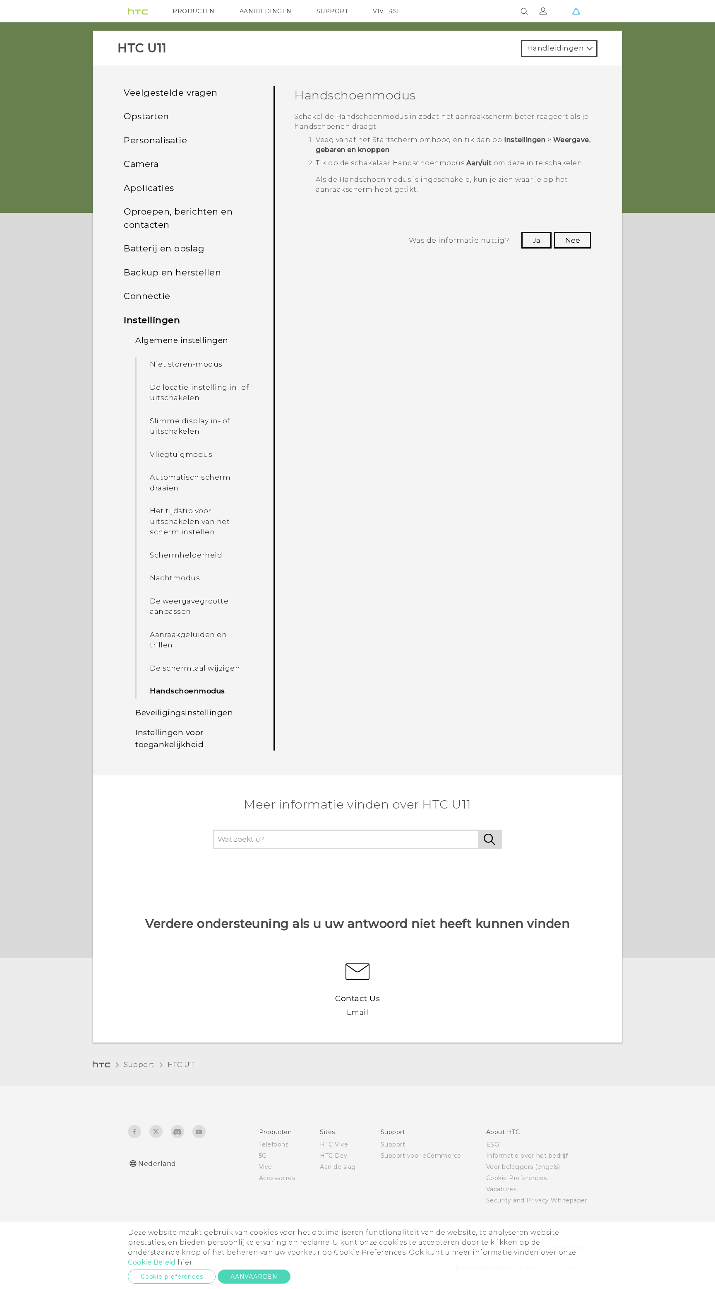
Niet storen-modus (186, 364)
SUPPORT (332, 11)
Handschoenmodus (187, 691)
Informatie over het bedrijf (527, 1155)
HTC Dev (334, 1155)
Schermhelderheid (186, 555)
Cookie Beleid (152, 1262)
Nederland (157, 1164)
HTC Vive (334, 1144)
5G (263, 1155)
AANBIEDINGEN (266, 11)
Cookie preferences (172, 1276)
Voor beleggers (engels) (523, 1167)
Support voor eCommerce (421, 1155)
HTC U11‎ (181, 1065)
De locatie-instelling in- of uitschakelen (199, 392)
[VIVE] (576, 11)
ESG (492, 1144)
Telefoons (274, 1144)
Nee (572, 240)
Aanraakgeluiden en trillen (188, 639)
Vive (265, 1167)
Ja (536, 240)
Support (139, 1065)
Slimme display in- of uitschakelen (190, 426)
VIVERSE (387, 11)
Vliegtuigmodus (181, 454)
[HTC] (138, 11)
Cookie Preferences (516, 1178)
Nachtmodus (175, 578)
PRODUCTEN (194, 11)
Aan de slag (338, 1167)
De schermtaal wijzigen (195, 668)
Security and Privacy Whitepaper (537, 1200)
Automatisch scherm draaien (190, 482)
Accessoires (277, 1178)
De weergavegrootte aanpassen (189, 606)
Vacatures (501, 1189)
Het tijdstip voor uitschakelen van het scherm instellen (190, 521)
